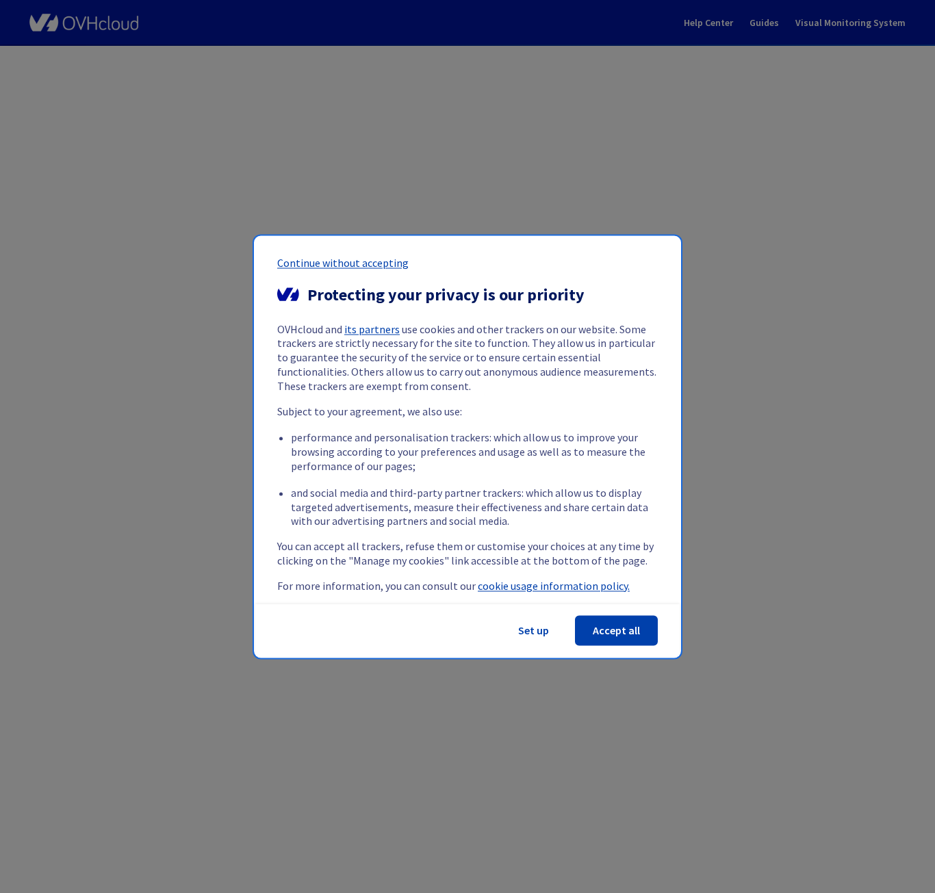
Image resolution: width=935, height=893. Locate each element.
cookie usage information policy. (554, 586)
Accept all (616, 630)
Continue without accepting (343, 263)
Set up (533, 630)
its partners (372, 329)
